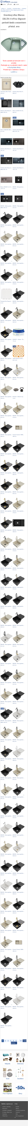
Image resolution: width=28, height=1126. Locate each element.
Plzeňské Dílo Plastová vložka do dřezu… (10, 301)
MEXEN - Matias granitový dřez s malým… (10, 206)
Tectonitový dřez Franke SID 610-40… (9, 91)
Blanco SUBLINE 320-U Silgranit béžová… (10, 129)
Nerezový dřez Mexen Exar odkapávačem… (10, 110)
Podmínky (4, 1114)
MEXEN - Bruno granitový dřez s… (20, 225)
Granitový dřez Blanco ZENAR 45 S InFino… (10, 148)
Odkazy (17, 1108)
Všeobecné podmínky (20, 1110)
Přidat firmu (4, 1116)
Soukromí (18, 1112)
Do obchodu (4, 93)
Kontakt (17, 1106)
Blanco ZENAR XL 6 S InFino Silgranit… (9, 187)
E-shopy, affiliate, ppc (7, 1112)
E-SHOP (17, 4)
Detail (10, 93)
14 (21, 1041)
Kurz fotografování (20, 1116)
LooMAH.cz (14, 72)
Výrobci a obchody (6, 1106)
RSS (17, 1114)
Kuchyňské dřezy (14, 67)
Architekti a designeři (7, 1110)
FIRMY (10, 4)
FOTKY (4, 4)
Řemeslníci (4, 1108)
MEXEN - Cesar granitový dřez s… (8, 320)
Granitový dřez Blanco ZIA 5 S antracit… (9, 167)
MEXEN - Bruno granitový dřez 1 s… (9, 225)
